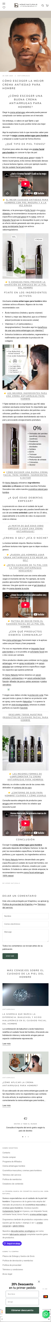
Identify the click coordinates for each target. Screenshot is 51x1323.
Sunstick (24, 708)
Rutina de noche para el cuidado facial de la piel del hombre (25, 624)
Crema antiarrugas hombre (13, 1166)
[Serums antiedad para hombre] (25, 690)
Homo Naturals (11, 483)
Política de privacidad (11, 1265)
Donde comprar (9, 1157)
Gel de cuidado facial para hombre (17, 167)
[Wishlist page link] (5, 7)
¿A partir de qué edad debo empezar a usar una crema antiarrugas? (26, 529)
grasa (31, 157)
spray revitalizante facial (13, 226)
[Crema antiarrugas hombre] (25, 256)
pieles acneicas (32, 681)
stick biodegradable (20, 705)
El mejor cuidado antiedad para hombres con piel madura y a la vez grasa (26, 203)
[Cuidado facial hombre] (25, 748)
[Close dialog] (39, 1281)
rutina (33, 217)
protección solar (36, 695)
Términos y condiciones (12, 1269)
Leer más (6, 1043)
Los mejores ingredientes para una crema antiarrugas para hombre (26, 396)
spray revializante (26, 663)
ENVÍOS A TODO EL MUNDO (25, 1124)
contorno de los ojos (23, 788)
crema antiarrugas (17, 112)
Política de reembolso (12, 1179)
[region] (25, 1125)
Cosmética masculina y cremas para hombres (22, 1170)
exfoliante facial (37, 652)
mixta (38, 157)
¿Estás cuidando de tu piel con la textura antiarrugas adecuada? (27, 568)
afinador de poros (17, 681)
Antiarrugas (23, 76)
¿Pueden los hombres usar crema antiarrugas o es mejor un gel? (25, 557)
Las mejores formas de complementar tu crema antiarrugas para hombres (25, 777)
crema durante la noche (19, 588)
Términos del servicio (11, 1175)
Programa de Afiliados (12, 1161)
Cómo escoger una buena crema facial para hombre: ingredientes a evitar (25, 475)
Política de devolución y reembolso (17, 1260)
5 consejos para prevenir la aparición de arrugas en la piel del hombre (25, 285)
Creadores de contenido (12, 1184)
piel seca (24, 157)
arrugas (5, 803)
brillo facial (30, 210)
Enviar (10, 956)
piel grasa (21, 217)
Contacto (6, 1153)
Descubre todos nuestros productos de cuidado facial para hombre (25, 717)
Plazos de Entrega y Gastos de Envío (18, 1256)
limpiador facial (9, 220)
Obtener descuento (22, 1310)
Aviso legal (7, 1274)
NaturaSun (27, 701)
